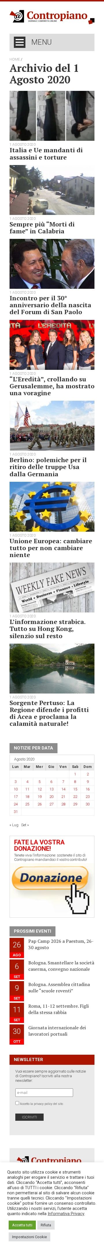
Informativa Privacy (66, 1213)
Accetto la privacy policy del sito (41, 1104)
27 (51, 804)
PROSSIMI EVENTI (32, 931)
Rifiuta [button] (46, 1225)
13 (51, 789)
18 (27, 796)
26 (40, 804)
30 (88, 804)
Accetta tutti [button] (22, 1225)
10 (16, 789)
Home (15, 59)
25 (27, 804)
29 (75, 804)
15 (75, 789)
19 (40, 796)
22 (75, 796)
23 (88, 796)
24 (16, 804)
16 (88, 789)
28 (63, 804)
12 (40, 789)
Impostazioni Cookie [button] (29, 1237)
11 (27, 789)
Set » (25, 825)
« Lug (14, 825)
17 (16, 796)
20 (51, 796)
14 (63, 789)
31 (16, 811)
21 (63, 796)
